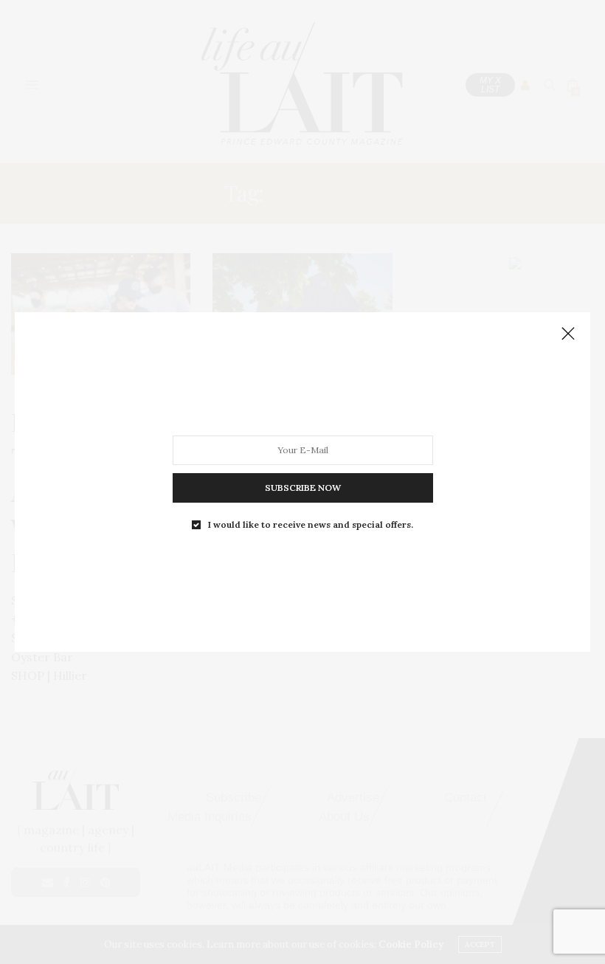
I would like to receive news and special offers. (310, 524)
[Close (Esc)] (568, 334)
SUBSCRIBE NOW (303, 487)
